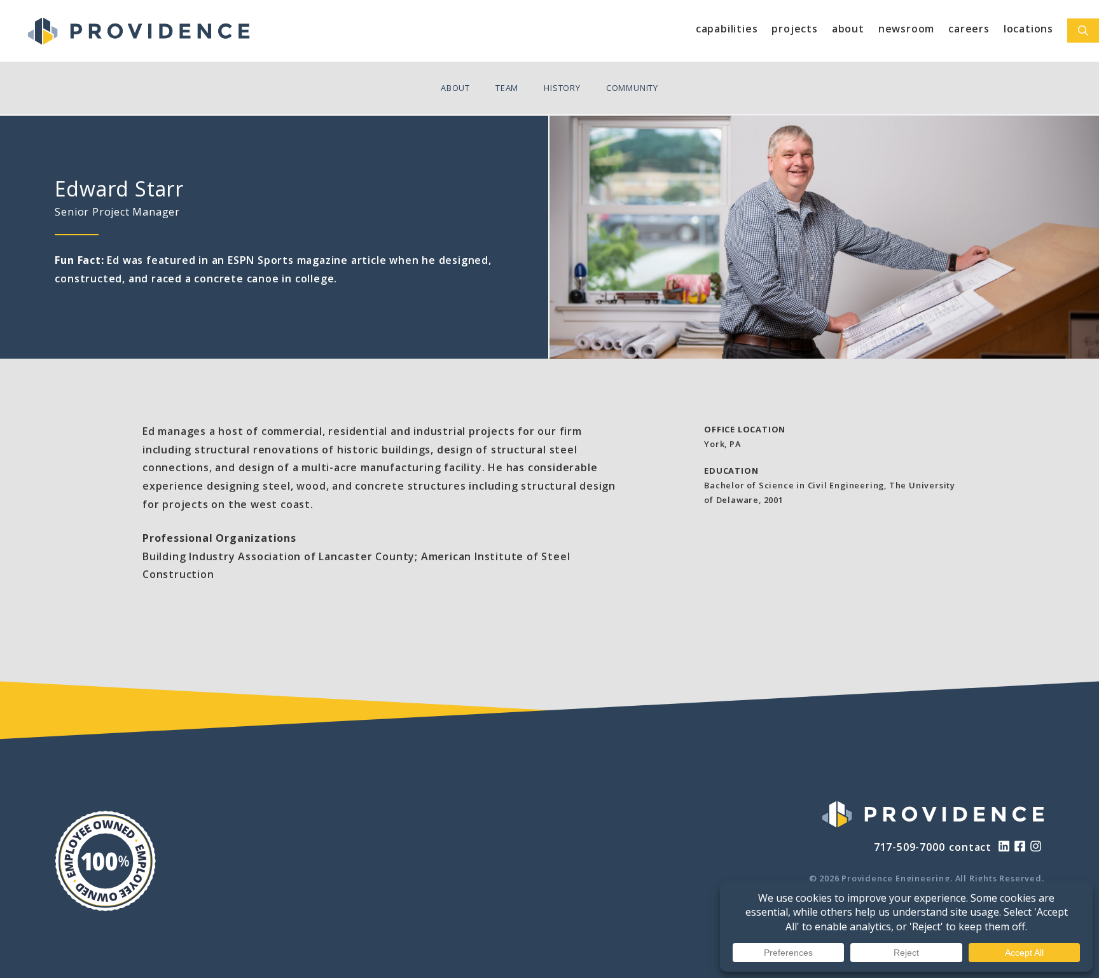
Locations (1028, 29)
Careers (969, 29)
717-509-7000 (909, 847)
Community (632, 87)
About (848, 29)
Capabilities (727, 29)
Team (506, 87)
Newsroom (906, 29)
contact (970, 847)
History (562, 87)
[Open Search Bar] (1083, 30)
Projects (794, 29)
